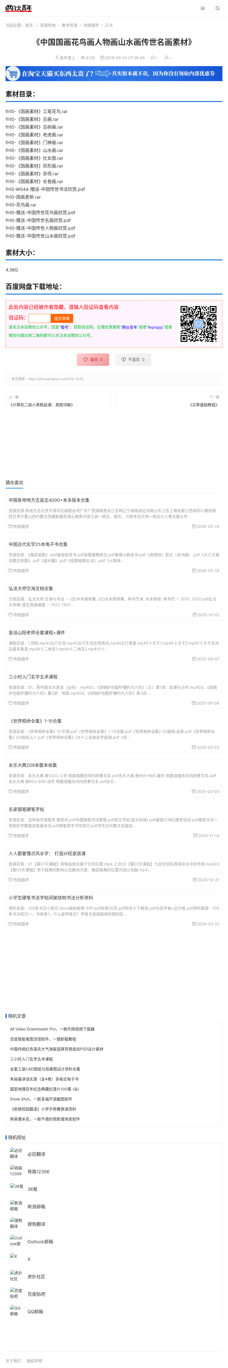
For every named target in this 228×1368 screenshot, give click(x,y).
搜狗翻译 (36, 1224)
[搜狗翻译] (16, 1222)
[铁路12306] (16, 1170)
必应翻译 (36, 1154)
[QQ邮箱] (16, 1310)
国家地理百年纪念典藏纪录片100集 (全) (44, 1089)
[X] (13, 1255)
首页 (29, 25)
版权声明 (34, 1360)
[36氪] (16, 1185)
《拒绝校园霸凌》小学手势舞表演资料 (43, 1109)
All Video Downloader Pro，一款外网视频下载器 (52, 1029)
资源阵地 (48, 25)
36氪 (33, 1189)
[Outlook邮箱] (16, 1243)
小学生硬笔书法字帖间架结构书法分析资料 (51, 897)
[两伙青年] (19, 7)
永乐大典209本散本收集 (33, 765)
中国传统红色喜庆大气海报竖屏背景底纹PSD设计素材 (56, 1049)
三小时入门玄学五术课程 (33, 677)
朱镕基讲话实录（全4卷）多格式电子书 (44, 1079)
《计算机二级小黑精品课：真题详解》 (42, 404)
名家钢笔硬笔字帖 (26, 809)
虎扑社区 (36, 1276)
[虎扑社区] (16, 1275)
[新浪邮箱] (16, 1205)
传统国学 (91, 25)
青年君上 (67, 57)
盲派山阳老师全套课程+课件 (37, 632)
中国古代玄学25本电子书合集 (38, 544)
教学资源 (69, 25)
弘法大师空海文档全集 (31, 588)
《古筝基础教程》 (203, 404)
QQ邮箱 (35, 1311)
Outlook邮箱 (40, 1241)
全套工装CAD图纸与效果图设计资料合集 (45, 1069)
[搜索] (217, 8)
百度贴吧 (36, 1294)
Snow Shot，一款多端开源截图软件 (41, 1099)
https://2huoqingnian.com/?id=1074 (55, 379)
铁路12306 (38, 1171)
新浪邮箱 (36, 1206)
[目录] (202, 8)
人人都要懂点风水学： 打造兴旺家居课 (47, 853)
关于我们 (13, 1360)
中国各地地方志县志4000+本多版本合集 (49, 500)
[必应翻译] (16, 1152)
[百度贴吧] (16, 1292)
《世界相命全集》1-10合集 (35, 721)
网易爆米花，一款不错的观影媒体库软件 (45, 1119)
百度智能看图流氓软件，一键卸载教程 (43, 1039)
